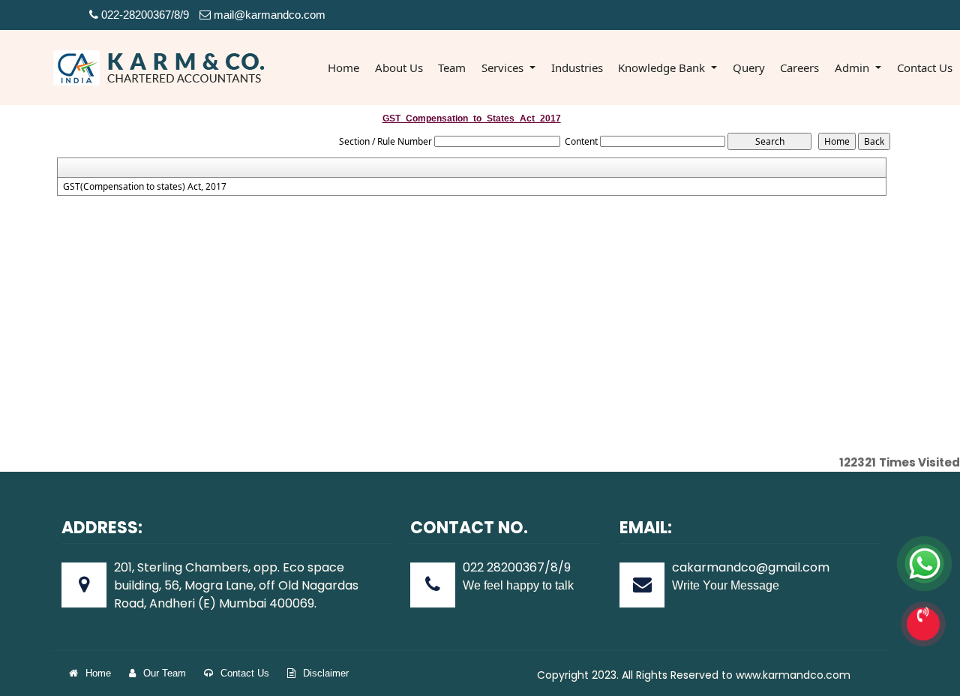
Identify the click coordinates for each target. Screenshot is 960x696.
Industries (577, 67)
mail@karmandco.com (268, 14)
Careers (799, 67)
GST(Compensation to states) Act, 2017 (144, 187)
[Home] (159, 66)
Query (749, 67)
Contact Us (924, 67)
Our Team (164, 673)
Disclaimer (326, 673)
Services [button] (504, 67)
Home (343, 67)
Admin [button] (853, 67)
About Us (399, 67)
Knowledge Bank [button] (663, 67)
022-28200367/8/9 (143, 14)
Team (452, 67)
